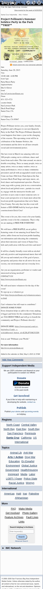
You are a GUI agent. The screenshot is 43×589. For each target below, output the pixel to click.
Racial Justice (16, 482)
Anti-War (28, 452)
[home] (21, 3)
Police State (30, 478)
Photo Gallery (29, 513)
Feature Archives (14, 517)
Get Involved (13, 513)
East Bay (21, 429)
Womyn (30, 482)
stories (16, 411)
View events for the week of (28, 10)
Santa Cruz (12, 437)
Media (24, 474)
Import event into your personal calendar (27, 65)
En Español (27, 461)
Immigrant (13, 474)
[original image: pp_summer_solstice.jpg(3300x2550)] (21, 44)
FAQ (13, 508)
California (26, 437)
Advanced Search (21, 541)
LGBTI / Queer (14, 478)
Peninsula (30, 433)
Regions (7, 419)
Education (14, 461)
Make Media (25, 508)
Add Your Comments (12, 359)
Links (21, 521)
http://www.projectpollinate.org (13, 279)
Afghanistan (21, 497)
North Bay (9, 429)
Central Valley (29, 424)
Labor (32, 474)
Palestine (34, 493)
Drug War (30, 457)
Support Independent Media (18, 365)
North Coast (13, 424)
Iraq (25, 493)
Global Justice (29, 465)
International (21, 442)
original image (16, 61)
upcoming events (32, 411)
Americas (9, 493)
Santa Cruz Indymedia (9, 15)
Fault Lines (32, 517)
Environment (13, 465)
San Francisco (15, 433)
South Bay (34, 429)
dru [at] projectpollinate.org (12, 93)
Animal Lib (16, 452)
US (35, 437)
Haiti (18, 493)
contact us (31, 402)
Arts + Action (23, 15)
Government (12, 470)
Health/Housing (29, 470)
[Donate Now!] (21, 383)
